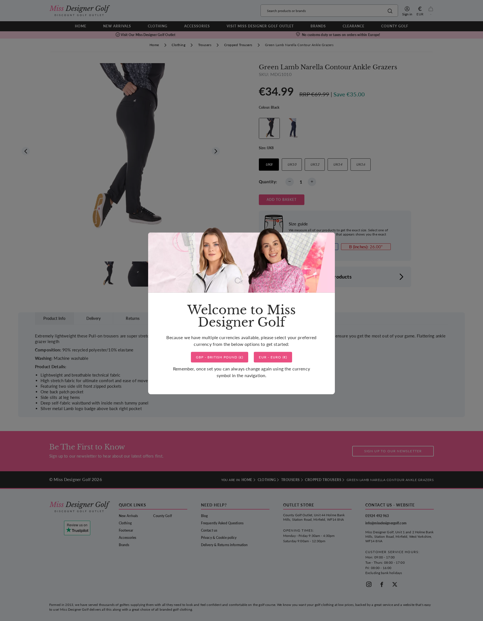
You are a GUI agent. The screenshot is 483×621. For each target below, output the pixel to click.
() (219, 357)
